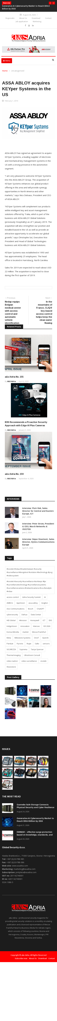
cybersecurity (12, 614)
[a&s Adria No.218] (19, 777)
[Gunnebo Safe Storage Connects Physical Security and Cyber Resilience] (10, 695)
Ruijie (29, 643)
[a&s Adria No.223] (19, 765)
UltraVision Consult (32, 655)
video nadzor (12, 661)
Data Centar (36, 614)
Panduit (10, 643)
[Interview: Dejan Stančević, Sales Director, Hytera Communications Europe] (12, 544)
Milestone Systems (22, 638)
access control (13, 597)
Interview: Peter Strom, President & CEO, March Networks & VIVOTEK (38, 526)
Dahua (24, 614)
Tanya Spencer (37, 649)
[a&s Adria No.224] (7, 765)
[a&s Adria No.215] (7, 789)
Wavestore (11, 667)
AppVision (20, 603)
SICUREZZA (11, 649)
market (25, 632)
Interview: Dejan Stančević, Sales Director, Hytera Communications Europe (38, 542)
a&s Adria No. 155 (14, 377)
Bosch (30, 608)
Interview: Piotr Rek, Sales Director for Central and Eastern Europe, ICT (38, 511)
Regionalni (10, 18)
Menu (7, 60)
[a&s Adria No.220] (43, 765)
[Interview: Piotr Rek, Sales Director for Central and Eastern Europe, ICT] (12, 513)
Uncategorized (17, 70)
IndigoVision (12, 626)
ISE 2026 (46, 626)
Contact (48, 18)
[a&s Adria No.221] (31, 765)
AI (45, 597)
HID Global (11, 620)
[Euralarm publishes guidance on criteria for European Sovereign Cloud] (10, 718)
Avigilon (44, 603)
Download (36, 18)
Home (5, 70)
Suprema (23, 649)
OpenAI (45, 638)
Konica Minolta (13, 632)
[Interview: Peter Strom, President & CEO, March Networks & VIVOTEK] (12, 528)
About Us (23, 18)
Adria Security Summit (31, 597)
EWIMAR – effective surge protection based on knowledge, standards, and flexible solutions (35, 835)
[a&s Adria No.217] (31, 777)
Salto (37, 643)
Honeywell (34, 620)
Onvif (36, 638)
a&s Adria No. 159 (14, 474)
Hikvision (23, 620)
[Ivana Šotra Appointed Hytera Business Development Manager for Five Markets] (46, 706)
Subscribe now (21, 958)
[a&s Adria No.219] (7, 777)
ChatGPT (40, 608)
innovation (24, 626)
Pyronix (20, 643)
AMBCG (10, 603)
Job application (22, 21)
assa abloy (33, 603)
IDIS (50, 620)
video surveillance (29, 661)
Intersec (36, 626)
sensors (46, 643)
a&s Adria (11, 381)
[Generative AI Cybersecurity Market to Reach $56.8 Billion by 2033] (22, 695)
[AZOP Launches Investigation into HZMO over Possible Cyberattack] (46, 695)
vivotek (43, 661)
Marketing (37, 21)
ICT (44, 620)
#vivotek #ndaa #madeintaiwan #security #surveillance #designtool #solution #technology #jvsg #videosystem (29, 572)
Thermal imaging (13, 655)
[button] (50, 3)
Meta (9, 638)
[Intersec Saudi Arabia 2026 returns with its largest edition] (22, 706)
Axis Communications (15, 608)
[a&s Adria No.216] (43, 777)
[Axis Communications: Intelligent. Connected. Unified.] (10, 706)
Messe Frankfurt (39, 632)
